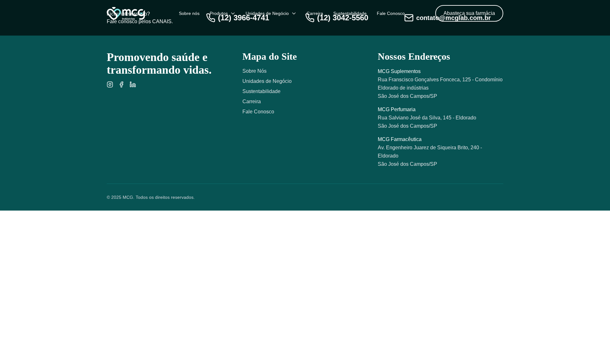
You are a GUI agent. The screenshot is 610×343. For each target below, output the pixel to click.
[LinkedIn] (133, 84)
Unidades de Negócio (267, 13)
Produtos (219, 13)
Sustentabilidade (350, 13)
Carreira (315, 13)
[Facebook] (121, 84)
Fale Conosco (391, 13)
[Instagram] (110, 84)
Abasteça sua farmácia (469, 13)
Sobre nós (189, 13)
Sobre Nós (254, 71)
